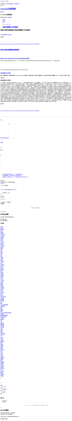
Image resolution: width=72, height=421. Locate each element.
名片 (3, 22)
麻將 (1, 351)
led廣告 (1, 337)
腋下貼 (1, 240)
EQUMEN (2, 374)
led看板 (1, 340)
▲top (1, 194)
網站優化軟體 (3, 316)
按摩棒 (1, 359)
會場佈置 (2, 325)
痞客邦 (9, 189)
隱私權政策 (42, 405)
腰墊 (1, 308)
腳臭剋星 (2, 229)
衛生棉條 (2, 365)
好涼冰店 (2, 236)
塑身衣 (1, 142)
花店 (1, 321)
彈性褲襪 (2, 349)
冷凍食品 (2, 261)
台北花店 (2, 327)
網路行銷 (2, 368)
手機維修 (2, 363)
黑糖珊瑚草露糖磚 (4, 315)
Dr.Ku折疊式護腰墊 (4, 304)
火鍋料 (1, 356)
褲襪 (1, 348)
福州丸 (2, 49)
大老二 (1, 352)
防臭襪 (1, 233)
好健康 (1, 285)
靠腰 (1, 307)
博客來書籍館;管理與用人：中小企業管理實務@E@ (13, 174)
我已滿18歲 (3, 418)
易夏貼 (1, 238)
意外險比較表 (3, 296)
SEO (1, 320)
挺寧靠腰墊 (2, 306)
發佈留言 (2, 203)
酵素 (1, 293)
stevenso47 (2, 183)
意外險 (1, 295)
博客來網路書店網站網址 (11, 49)
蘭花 (1, 303)
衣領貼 (1, 226)
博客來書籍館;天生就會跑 (10, 27)
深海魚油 (2, 292)
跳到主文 (2, 11)
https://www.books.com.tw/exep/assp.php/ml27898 (14, 58)
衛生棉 (1, 364)
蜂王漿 (1, 289)
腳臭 (1, 230)
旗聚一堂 (2, 246)
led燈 (1, 335)
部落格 (4, 20)
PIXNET (27, 405)
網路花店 (2, 323)
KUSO (8, 192)
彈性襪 (1, 347)
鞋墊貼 (1, 244)
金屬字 (1, 332)
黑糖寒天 (2, 314)
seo (1, 369)
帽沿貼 (1, 228)
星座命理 (9, 17)
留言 (11, 189)
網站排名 (2, 319)
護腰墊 (1, 310)
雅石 (1, 302)
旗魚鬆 (1, 248)
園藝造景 (2, 299)
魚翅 (1, 263)
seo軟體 (1, 318)
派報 (1, 328)
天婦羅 (1, 257)
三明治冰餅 (2, 234)
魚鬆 (1, 149)
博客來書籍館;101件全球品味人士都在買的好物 (12, 175)
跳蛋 (1, 360)
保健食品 (2, 287)
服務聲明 (46, 405)
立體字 (1, 329)
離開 (6, 418)
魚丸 (1, 256)
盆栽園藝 (2, 300)
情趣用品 (2, 357)
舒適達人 (2, 367)
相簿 (3, 19)
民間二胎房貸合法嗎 (4, 137)
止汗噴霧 (2, 242)
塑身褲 (1, 373)
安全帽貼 (2, 237)
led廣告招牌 (2, 333)
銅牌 (1, 331)
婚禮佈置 (2, 324)
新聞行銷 (2, 370)
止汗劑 (1, 241)
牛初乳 (1, 291)
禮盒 (1, 250)
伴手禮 (1, 252)
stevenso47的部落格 (8, 9)
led (1, 336)
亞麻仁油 (2, 288)
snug (1, 119)
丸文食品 (2, 245)
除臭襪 (1, 232)
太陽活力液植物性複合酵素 (5, 312)
